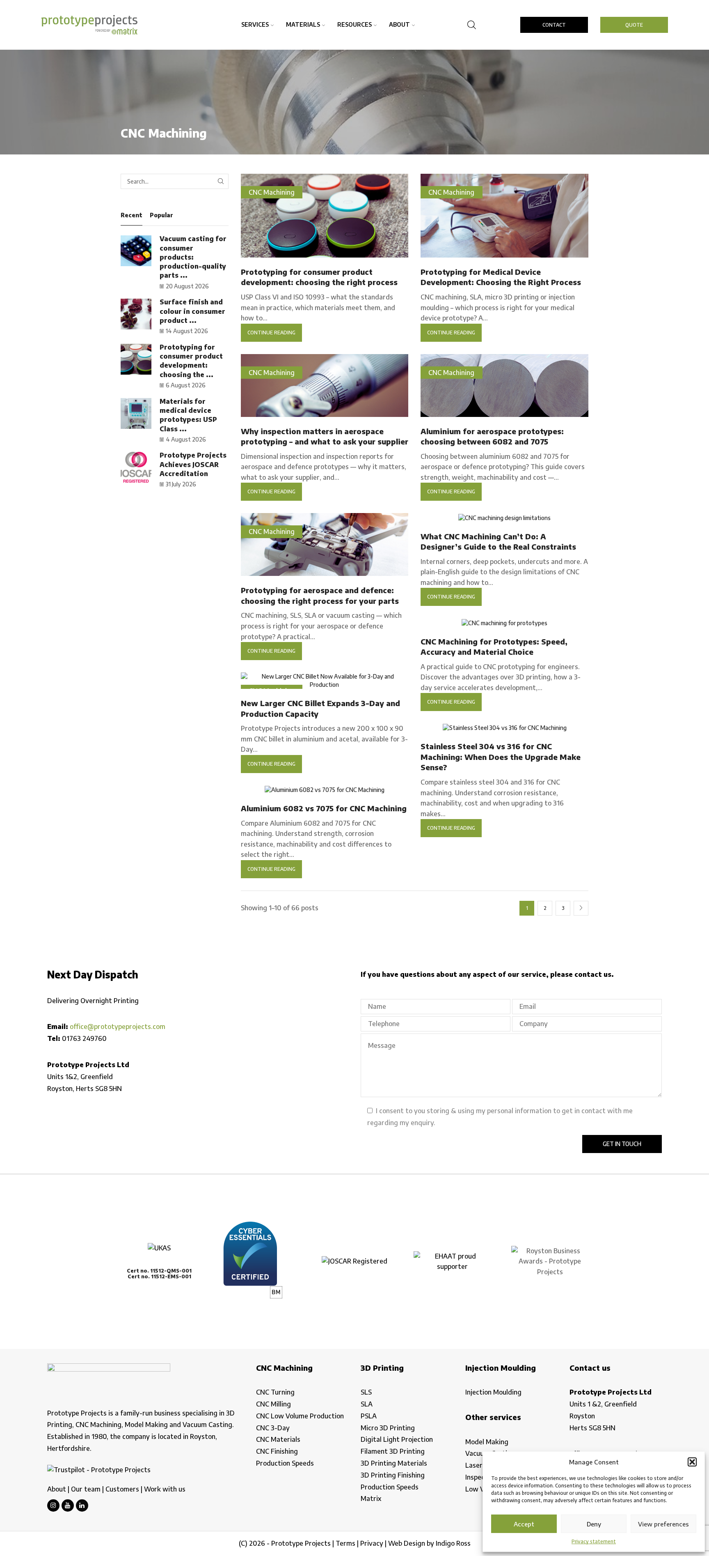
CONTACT (554, 25)
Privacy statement (594, 1541)
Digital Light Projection (397, 1439)
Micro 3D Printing (388, 1428)
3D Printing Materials (394, 1463)
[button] (692, 1462)
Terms (345, 1543)
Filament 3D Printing (393, 1451)
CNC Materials (278, 1439)
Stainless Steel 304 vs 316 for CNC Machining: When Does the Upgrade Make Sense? (501, 756)
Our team (86, 1489)
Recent (131, 215)
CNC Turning (275, 1392)
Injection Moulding (493, 1392)
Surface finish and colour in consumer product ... (192, 311)
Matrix (371, 1498)
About (399, 24)
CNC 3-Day (273, 1428)
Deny (594, 1524)
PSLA (369, 1416)
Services (255, 24)
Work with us (164, 1489)
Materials (303, 24)
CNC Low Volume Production (300, 1416)
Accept (524, 1524)
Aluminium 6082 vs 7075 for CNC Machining (324, 808)
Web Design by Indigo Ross (429, 1543)
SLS (366, 1392)
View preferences (663, 1524)
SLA (367, 1404)
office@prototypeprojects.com (117, 1026)
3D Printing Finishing (393, 1475)
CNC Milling (273, 1404)
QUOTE (634, 25)
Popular (161, 215)
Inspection (481, 1477)
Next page (581, 908)
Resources (354, 24)
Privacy (371, 1543)
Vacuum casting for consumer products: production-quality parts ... (193, 257)
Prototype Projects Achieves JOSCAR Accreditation (193, 464)
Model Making (486, 1442)
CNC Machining (272, 192)
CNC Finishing (277, 1451)
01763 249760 (84, 1038)
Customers (122, 1489)
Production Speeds (285, 1463)
